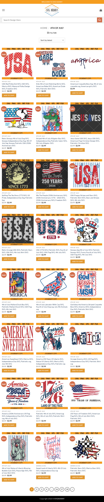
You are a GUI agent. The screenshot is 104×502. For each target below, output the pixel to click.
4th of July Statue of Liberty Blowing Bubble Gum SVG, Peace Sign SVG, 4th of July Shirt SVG (17, 470)
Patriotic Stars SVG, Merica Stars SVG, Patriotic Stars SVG (85, 469)
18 (67, 489)
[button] (3, 10)
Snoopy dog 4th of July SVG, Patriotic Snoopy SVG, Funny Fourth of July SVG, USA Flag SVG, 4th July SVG (85, 252)
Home (43, 28)
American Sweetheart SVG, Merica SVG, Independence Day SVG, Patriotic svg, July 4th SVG (17, 361)
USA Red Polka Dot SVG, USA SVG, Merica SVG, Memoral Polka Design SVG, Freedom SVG (16, 86)
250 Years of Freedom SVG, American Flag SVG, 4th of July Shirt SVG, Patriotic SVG (85, 416)
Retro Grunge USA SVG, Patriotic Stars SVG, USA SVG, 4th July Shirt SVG (17, 251)
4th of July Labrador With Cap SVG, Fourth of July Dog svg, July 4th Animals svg (51, 306)
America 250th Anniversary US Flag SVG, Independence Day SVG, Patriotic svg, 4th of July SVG (17, 416)
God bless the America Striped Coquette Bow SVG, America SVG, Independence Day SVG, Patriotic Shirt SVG (86, 306)
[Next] (72, 489)
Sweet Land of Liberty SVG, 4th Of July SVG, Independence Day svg (51, 469)
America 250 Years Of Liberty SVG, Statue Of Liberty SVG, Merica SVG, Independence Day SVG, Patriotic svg (50, 361)
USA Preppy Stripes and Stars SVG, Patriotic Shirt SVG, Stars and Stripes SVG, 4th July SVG (84, 197)
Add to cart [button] (9, 95)
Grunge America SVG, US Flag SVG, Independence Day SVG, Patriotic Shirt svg (85, 361)
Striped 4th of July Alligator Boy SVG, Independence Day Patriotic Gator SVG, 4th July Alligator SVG (51, 140)
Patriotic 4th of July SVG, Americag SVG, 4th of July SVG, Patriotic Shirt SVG (50, 416)
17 (62, 489)
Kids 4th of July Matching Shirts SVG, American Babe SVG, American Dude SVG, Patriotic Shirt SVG (50, 86)
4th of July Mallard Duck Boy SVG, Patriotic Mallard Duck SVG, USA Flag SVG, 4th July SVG (17, 306)
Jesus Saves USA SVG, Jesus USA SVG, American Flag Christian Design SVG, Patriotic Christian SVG (85, 140)
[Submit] (99, 19)
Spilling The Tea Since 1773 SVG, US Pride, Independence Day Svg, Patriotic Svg (17, 197)
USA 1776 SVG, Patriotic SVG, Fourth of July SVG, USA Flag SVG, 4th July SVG (51, 251)
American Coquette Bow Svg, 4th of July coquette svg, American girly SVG (86, 85)
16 (57, 489)
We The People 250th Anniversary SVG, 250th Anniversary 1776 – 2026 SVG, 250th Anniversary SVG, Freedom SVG (51, 197)
